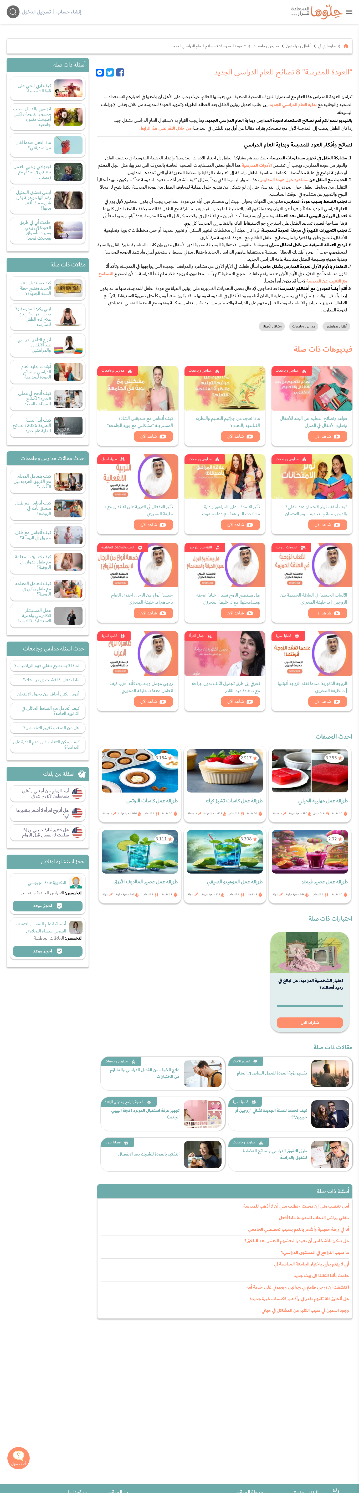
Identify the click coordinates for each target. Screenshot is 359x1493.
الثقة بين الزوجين (200, 547)
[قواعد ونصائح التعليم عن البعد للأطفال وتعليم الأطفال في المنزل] (311, 388)
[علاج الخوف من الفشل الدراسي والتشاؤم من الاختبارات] (203, 1073)
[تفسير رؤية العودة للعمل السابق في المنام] (330, 1073)
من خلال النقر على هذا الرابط (165, 128)
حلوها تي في (327, 46)
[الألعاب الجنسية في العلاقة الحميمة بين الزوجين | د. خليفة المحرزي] (311, 565)
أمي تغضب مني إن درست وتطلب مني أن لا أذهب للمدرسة (296, 1206)
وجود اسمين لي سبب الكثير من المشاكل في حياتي (305, 1310)
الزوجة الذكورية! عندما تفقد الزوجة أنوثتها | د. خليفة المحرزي (312, 687)
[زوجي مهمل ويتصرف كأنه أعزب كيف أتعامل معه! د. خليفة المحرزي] (137, 653)
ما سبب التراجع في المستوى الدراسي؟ (315, 1253)
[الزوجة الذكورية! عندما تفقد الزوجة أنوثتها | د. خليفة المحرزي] (311, 653)
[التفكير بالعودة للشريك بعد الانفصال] (203, 1154)
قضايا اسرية (283, 636)
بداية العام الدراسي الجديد (293, 105)
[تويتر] (110, 72)
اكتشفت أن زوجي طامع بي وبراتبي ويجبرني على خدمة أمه (298, 1287)
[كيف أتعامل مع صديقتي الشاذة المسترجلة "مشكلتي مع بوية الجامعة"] (137, 388)
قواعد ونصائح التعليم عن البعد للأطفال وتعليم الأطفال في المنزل (313, 422)
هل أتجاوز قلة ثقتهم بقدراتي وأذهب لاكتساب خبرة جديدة (299, 1299)
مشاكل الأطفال (272, 326)
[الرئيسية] (346, 46)
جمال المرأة (196, 636)
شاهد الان (323, 436)
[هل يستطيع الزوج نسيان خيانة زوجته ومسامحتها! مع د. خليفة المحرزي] (224, 565)
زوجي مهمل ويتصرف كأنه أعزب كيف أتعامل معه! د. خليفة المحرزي (141, 687)
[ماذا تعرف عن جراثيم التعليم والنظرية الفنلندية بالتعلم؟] (224, 388)
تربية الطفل (109, 459)
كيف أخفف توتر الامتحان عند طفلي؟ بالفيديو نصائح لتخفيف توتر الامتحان (316, 510)
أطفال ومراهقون (298, 46)
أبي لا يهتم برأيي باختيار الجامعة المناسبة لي (311, 1264)
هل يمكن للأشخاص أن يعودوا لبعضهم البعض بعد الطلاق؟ (296, 1241)
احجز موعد (43, 906)
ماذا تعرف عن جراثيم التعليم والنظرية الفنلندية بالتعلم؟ (228, 422)
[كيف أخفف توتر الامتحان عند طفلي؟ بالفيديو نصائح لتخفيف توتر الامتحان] (311, 476)
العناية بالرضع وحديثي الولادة (124, 1102)
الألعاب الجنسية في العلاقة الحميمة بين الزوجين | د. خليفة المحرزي (313, 598)
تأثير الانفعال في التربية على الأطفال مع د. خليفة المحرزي (138, 510)
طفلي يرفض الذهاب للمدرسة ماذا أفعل (314, 1218)
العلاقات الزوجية (287, 547)
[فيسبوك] (120, 72)
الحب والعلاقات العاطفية (118, 547)
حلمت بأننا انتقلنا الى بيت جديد (321, 1276)
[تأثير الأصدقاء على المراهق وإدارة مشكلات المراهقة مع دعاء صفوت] (224, 476)
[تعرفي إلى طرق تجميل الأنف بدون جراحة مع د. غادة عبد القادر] (224, 653)
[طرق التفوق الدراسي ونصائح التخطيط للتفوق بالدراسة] (330, 1154)
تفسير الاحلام (241, 1061)
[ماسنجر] (100, 72)
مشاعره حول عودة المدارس (283, 180)
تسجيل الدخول (36, 12)
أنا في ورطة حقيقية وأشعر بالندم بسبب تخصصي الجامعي (298, 1229)
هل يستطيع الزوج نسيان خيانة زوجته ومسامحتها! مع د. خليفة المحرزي (228, 598)
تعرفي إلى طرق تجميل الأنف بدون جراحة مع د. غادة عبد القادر (226, 687)
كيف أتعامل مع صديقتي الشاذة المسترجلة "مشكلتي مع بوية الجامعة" (140, 422)
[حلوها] (349, 12)
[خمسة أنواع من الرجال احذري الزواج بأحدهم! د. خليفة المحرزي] (137, 565)
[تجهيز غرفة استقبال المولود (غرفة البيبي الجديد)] (203, 1114)
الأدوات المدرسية (257, 165)
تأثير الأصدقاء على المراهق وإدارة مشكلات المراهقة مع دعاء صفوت (231, 510)
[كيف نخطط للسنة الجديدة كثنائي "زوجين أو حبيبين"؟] (330, 1114)
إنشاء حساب (69, 12)
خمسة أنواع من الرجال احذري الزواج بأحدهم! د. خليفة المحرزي (142, 598)
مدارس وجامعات (266, 46)
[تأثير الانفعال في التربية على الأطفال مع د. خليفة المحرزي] (137, 476)
